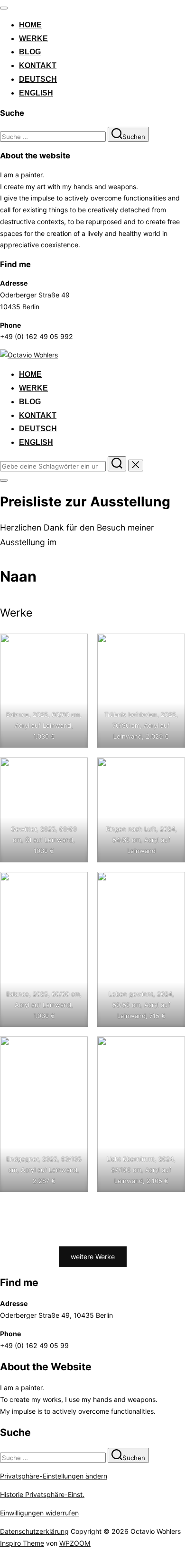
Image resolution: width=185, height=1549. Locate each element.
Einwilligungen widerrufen (39, 1513)
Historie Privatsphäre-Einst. (42, 1494)
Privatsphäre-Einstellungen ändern (53, 1476)
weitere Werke (93, 1257)
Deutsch (38, 79)
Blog (30, 52)
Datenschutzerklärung (34, 1531)
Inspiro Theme (22, 1543)
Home (30, 25)
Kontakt (37, 65)
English (36, 93)
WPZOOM (75, 1543)
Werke (33, 39)
